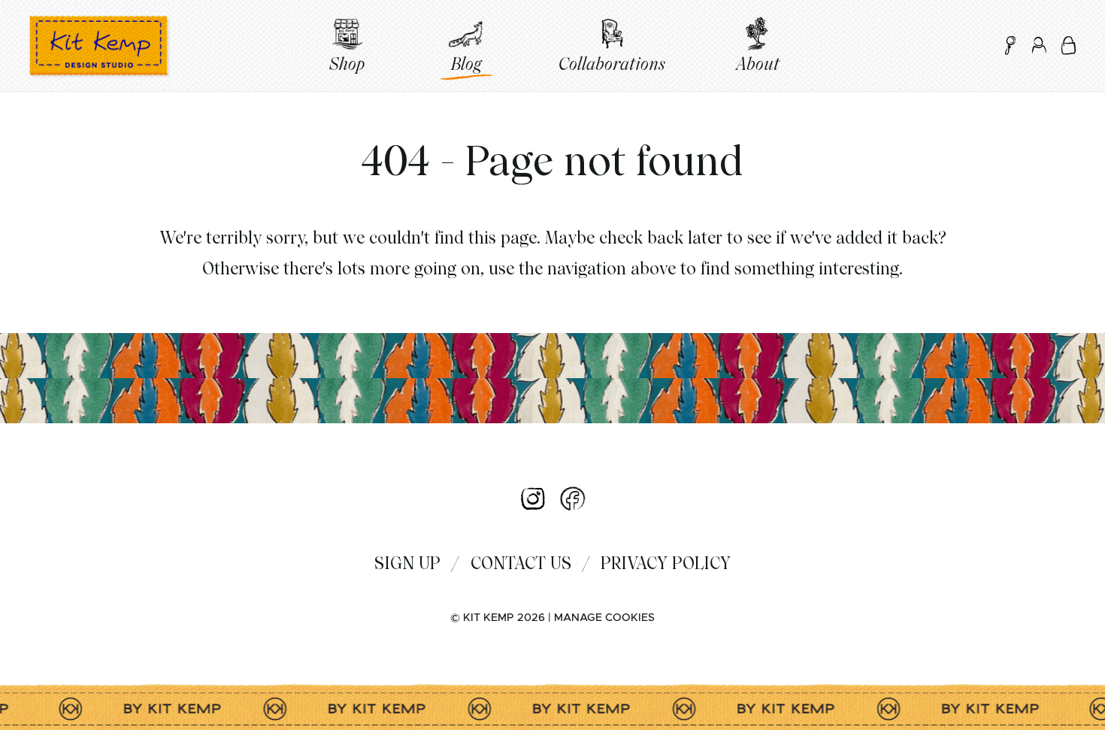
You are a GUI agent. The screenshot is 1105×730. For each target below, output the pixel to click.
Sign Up (407, 563)
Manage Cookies (604, 618)
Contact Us (521, 563)
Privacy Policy (666, 563)
